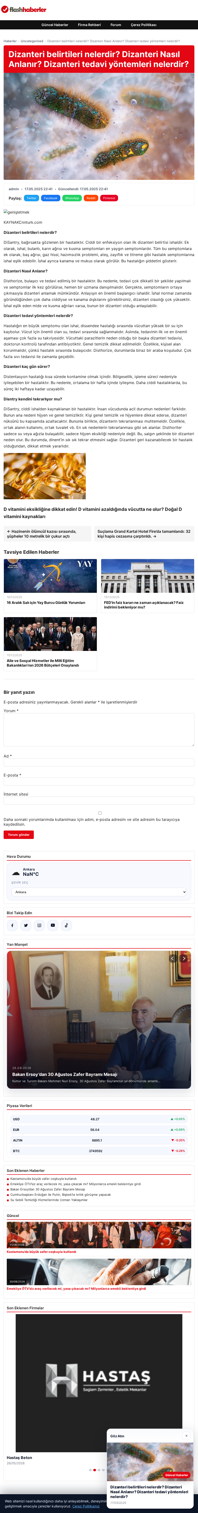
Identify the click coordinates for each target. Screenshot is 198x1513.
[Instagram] (39, 925)
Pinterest (109, 198)
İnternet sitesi (16, 794)
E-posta (12, 775)
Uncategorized (32, 41)
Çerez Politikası (143, 25)
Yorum (11, 710)
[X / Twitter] (25, 925)
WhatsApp (72, 198)
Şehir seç (19, 882)
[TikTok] (66, 925)
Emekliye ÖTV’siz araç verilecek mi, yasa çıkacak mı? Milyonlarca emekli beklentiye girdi (75, 1184)
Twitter (31, 198)
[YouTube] (52, 925)
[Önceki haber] (173, 958)
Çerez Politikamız (86, 1506)
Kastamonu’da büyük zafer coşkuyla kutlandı (43, 1179)
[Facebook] (12, 925)
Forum (116, 25)
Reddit (91, 198)
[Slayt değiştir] (90, 1470)
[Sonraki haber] (183, 958)
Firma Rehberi (89, 25)
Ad (8, 756)
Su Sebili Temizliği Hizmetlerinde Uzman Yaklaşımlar (49, 1200)
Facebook (50, 198)
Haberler (10, 41)
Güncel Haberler (55, 25)
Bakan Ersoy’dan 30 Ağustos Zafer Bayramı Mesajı (47, 1189)
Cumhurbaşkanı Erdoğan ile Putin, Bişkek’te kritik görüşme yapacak (60, 1194)
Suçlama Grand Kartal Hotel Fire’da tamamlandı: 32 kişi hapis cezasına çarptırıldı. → (144, 534)
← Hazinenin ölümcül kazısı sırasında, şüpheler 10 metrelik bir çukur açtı (42, 534)
